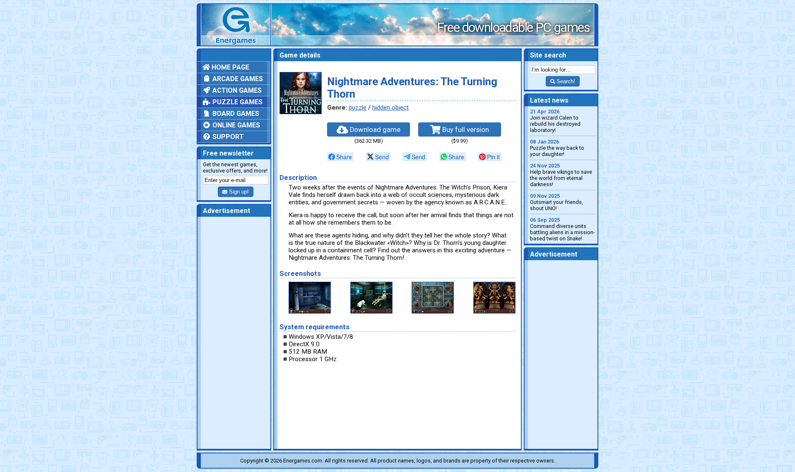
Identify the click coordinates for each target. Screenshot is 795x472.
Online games (235, 125)
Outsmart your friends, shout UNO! (556, 202)
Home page (229, 67)
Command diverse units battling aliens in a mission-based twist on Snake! (562, 229)
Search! (565, 81)
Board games (235, 113)
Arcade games (237, 79)
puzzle (357, 107)
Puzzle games (237, 102)
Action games (236, 90)
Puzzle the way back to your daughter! (557, 148)
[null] (340, 156)
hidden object (390, 107)
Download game (374, 130)
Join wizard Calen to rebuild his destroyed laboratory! (555, 120)
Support (227, 137)
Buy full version (465, 130)
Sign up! (238, 192)
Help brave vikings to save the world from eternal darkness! (561, 175)
